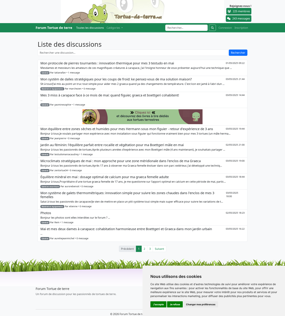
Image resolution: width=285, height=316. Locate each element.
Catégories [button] (114, 28)
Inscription (241, 28)
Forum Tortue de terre (54, 27)
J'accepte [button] (158, 304)
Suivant (159, 249)
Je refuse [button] (175, 304)
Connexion (225, 28)
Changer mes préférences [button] (200, 304)
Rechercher (238, 52)
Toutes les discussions (90, 28)
